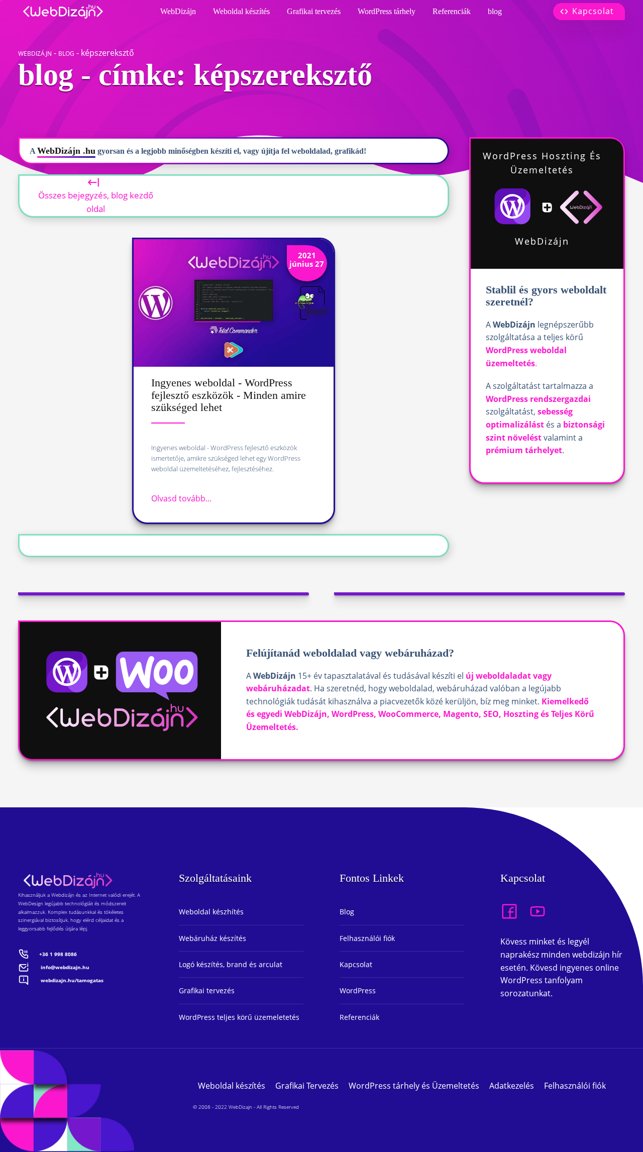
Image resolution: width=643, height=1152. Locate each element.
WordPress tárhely (386, 11)
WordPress (358, 990)
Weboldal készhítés (211, 911)
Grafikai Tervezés (307, 1085)
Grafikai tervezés (314, 11)
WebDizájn (178, 11)
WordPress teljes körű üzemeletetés (239, 1017)
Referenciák (452, 11)
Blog (347, 911)
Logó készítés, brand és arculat (230, 964)
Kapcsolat (356, 964)
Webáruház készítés (212, 938)
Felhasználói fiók (367, 938)
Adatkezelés (511, 1085)
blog (495, 11)
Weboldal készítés (241, 11)
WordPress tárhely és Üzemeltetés (414, 1085)
